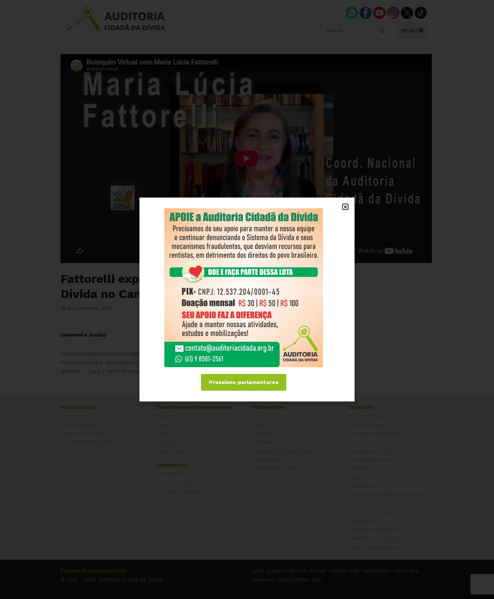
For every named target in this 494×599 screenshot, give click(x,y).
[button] (345, 206)
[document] (247, 299)
